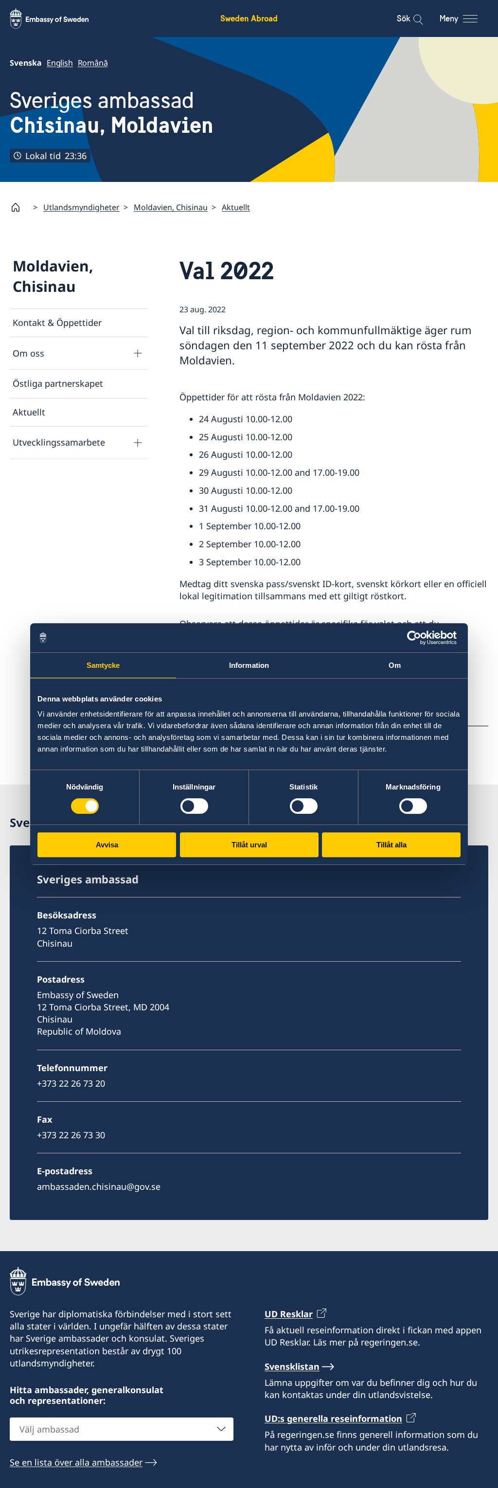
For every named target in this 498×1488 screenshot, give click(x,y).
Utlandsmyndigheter (81, 207)
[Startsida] (19, 207)
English (60, 62)
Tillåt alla (391, 845)
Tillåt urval (249, 845)
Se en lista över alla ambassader (76, 1462)
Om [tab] (395, 665)
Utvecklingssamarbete (59, 442)
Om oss (28, 353)
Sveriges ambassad (111, 112)
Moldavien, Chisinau (171, 207)
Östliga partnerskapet (58, 383)
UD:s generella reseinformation (333, 1418)
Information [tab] (249, 665)
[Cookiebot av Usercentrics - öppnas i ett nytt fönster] (418, 637)
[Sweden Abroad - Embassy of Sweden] (58, 18)
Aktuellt (236, 207)
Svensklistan (292, 1366)
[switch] (194, 806)
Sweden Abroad (249, 18)
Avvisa (107, 845)
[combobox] (121, 1429)
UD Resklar (289, 1314)
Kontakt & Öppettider (57, 322)
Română (93, 62)
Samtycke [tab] (103, 665)
